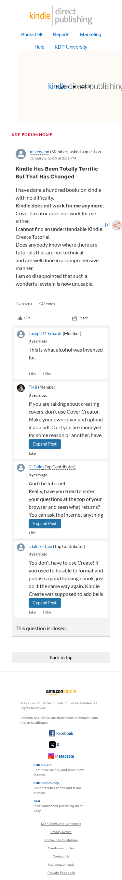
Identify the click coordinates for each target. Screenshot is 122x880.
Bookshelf (31, 34)
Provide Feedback (61, 872)
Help (39, 47)
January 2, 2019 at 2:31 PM (53, 158)
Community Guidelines (61, 840)
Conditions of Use (61, 848)
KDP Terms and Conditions (61, 824)
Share (83, 317)
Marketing (90, 34)
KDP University (71, 47)
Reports (61, 34)
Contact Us (61, 856)
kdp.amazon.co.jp (61, 864)
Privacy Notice (61, 832)
